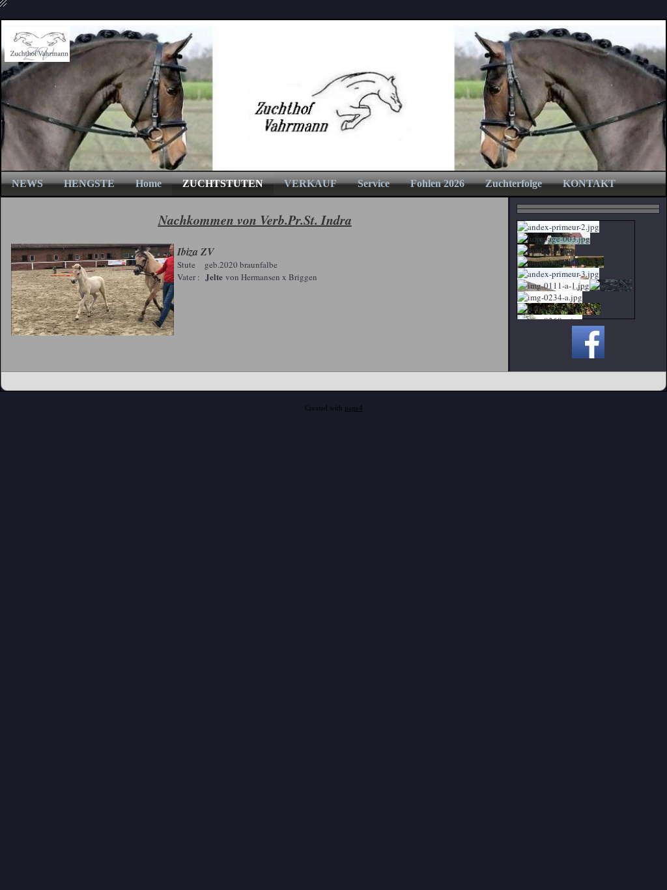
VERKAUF (310, 183)
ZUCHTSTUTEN (222, 183)
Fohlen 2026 (437, 183)
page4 (354, 408)
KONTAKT (589, 183)
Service (374, 183)
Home (148, 183)
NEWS (27, 183)
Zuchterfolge (513, 183)
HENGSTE (89, 183)
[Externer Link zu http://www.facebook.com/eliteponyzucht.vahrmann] (588, 355)
